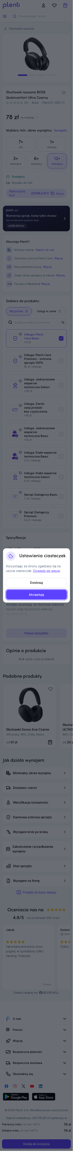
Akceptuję (36, 595)
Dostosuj (36, 583)
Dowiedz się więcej (46, 571)
